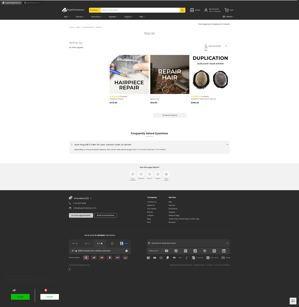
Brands (150, 212)
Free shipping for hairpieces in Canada (214, 24)
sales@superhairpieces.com (85, 208)
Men (78, 27)
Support (127, 16)
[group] (100, 251)
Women (172, 205)
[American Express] (161, 257)
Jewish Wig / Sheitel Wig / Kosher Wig (184, 219)
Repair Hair (155, 99)
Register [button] (218, 11)
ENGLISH (20, 297)
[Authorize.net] (112, 243)
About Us (151, 205)
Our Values (151, 209)
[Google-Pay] (180, 257)
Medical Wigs (174, 215)
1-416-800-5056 (79, 203)
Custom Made (88, 27)
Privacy (210, 265)
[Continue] (227, 243)
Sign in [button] (211, 11)
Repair (98, 27)
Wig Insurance (199, 265)
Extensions (173, 209)
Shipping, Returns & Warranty (181, 265)
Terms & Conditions (222, 265)
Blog (149, 219)
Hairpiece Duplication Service (203, 99)
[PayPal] (167, 257)
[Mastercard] (154, 257)
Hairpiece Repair (117, 99)
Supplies (172, 212)
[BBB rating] (124, 243)
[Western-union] (174, 257)
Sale (141, 16)
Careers (150, 215)
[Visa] (148, 257)
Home (71, 27)
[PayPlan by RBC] (187, 257)
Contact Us (152, 202)
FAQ (149, 222)
